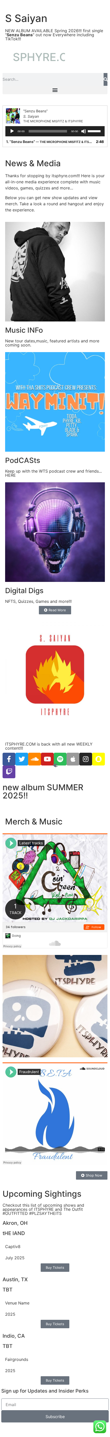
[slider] (95, 130)
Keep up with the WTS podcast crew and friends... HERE (53, 473)
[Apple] (73, 759)
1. (50, 141)
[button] (55, 90)
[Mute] (83, 131)
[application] (55, 131)
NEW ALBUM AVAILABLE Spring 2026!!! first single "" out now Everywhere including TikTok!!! (54, 34)
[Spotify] (60, 759)
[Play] (12, 131)
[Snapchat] (98, 759)
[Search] (105, 79)
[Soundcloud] (34, 759)
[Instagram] (85, 759)
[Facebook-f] (9, 759)
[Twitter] (21, 759)
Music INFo (24, 330)
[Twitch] (9, 771)
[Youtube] (47, 759)
